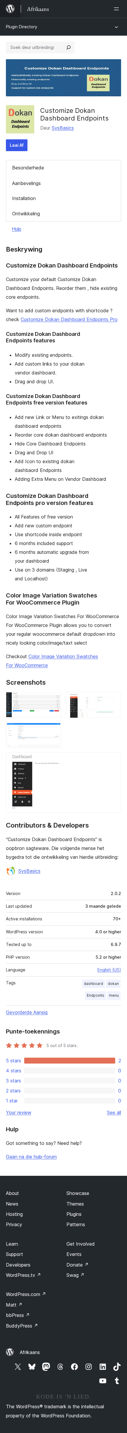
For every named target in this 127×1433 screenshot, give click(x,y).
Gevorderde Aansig (27, 1012)
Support (14, 1254)
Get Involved (80, 1244)
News (12, 1204)
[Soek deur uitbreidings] (68, 47)
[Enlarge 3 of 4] (53, 731)
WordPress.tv (23, 1275)
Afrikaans (30, 1352)
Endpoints (95, 995)
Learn (12, 1244)
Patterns (75, 1224)
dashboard (93, 983)
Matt (14, 1305)
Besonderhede (28, 168)
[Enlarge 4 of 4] (113, 760)
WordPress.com (26, 1294)
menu (114, 995)
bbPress (18, 1315)
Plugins (74, 1214)
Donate (77, 1265)
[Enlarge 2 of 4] (113, 700)
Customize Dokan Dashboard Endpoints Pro (69, 319)
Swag (75, 1275)
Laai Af (17, 145)
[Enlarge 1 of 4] (53, 700)
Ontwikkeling (26, 214)
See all (114, 1112)
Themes (75, 1204)
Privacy (14, 1224)
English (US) (109, 969)
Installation (24, 198)
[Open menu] (117, 9)
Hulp (16, 229)
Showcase (77, 1193)
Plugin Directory (21, 26)
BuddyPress (22, 1326)
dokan (113, 983)
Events (74, 1254)
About (12, 1193)
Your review (18, 1112)
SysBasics (63, 128)
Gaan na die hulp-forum (31, 1157)
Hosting (14, 1214)
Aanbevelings (26, 183)
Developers (18, 1265)
